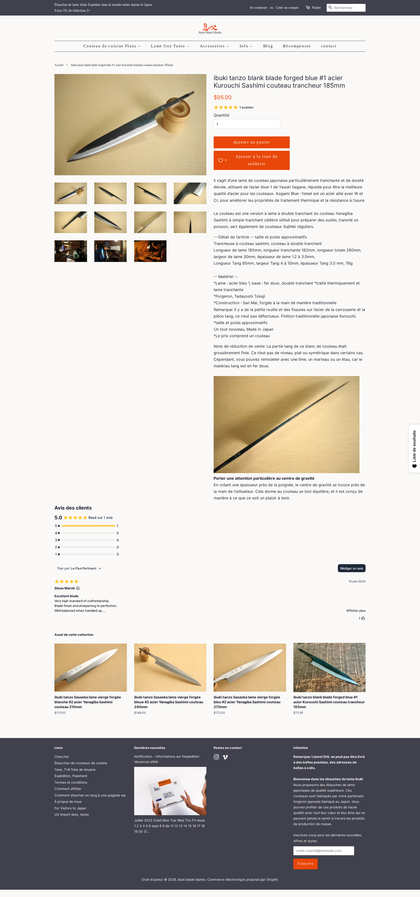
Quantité (221, 115)
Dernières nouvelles (149, 748)
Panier (316, 7)
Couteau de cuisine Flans (110, 46)
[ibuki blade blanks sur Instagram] (216, 758)
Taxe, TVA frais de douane (75, 769)
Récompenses (297, 46)
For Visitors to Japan (70, 808)
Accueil (58, 65)
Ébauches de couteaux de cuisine (80, 763)
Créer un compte (287, 7)
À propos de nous (68, 802)
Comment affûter (67, 789)
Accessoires (213, 46)
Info (245, 46)
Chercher (61, 757)
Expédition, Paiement (70, 776)
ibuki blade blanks (191, 879)
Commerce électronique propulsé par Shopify (242, 879)
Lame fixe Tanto (168, 46)
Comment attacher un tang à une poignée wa (90, 795)
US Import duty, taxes (71, 814)
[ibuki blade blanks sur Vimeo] (225, 758)
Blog (268, 46)
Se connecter (258, 7)
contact (329, 46)
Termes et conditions (70, 782)
